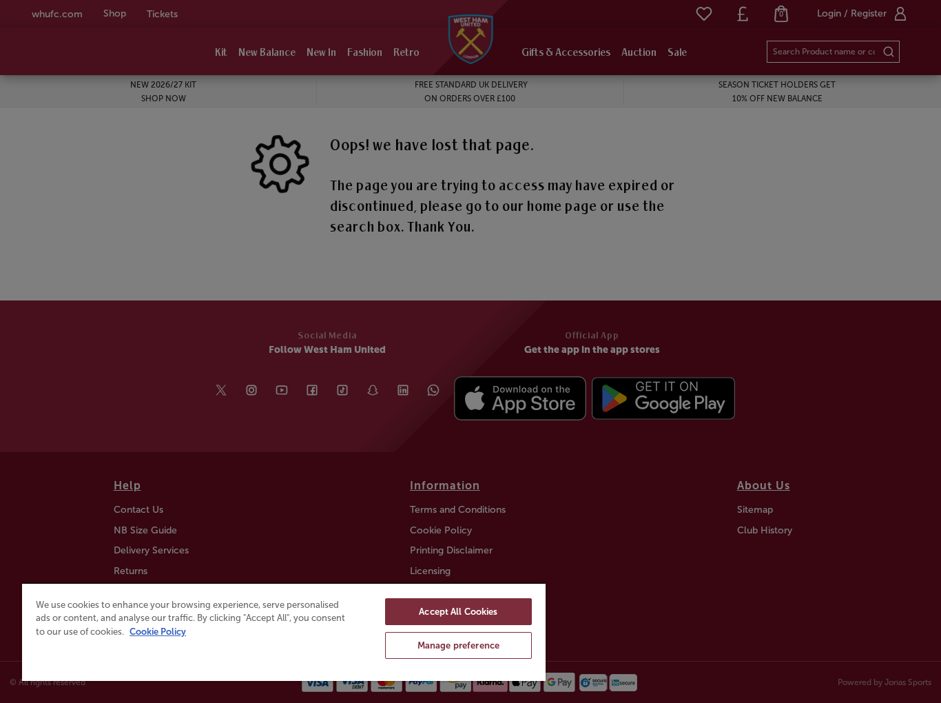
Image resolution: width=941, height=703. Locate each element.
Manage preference (458, 645)
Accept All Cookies (458, 612)
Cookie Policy (158, 631)
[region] (284, 631)
